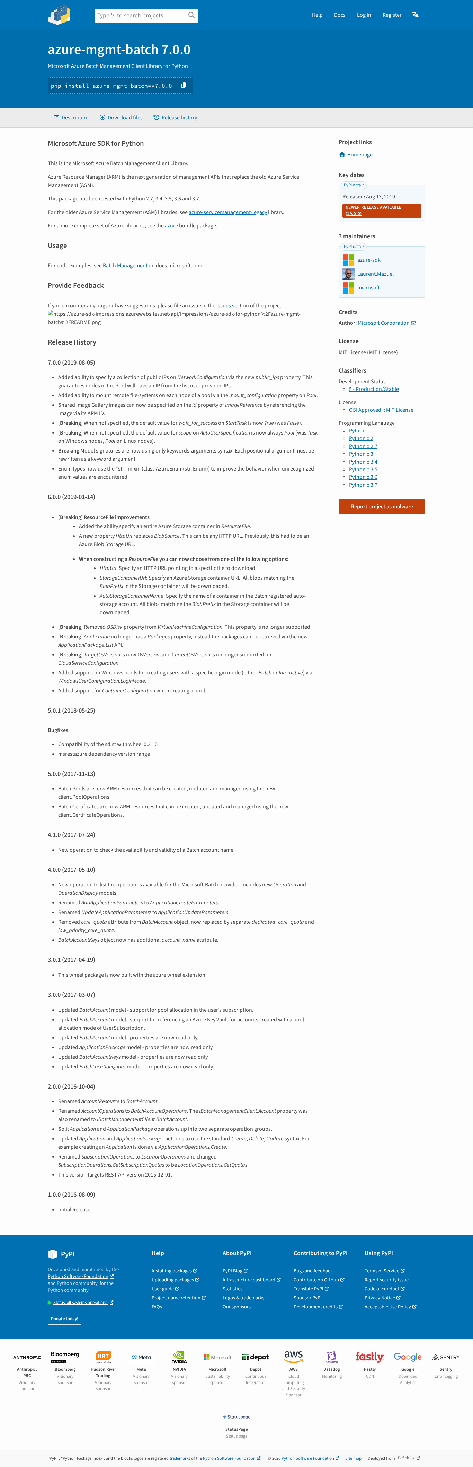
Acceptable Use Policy (388, 1307)
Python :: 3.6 (363, 477)
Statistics (232, 1288)
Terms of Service (382, 1270)
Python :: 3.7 (363, 485)
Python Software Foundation (78, 1276)
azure (171, 226)
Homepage (360, 155)
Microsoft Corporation (384, 323)
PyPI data (352, 185)
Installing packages (172, 1270)
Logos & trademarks (243, 1297)
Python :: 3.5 (363, 469)
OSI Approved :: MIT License (381, 410)
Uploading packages (173, 1279)
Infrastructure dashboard (249, 1279)
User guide (163, 1288)
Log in (364, 15)
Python (357, 431)
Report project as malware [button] (382, 506)
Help (317, 15)
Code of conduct (382, 1288)
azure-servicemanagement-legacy (228, 212)
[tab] (71, 117)
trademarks (180, 1458)
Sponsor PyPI (308, 1297)
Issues (223, 306)
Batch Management (125, 265)
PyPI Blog (232, 1270)
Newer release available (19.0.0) (373, 210)
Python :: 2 (361, 438)
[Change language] (416, 15)
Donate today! (64, 1319)
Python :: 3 (361, 454)
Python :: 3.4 (363, 462)
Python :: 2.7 (363, 446)
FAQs (157, 1307)
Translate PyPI (308, 1288)
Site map (353, 1458)
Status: (80, 1303)
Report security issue (387, 1279)
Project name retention (176, 1297)
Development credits (316, 1307)
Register (392, 15)
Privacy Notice (380, 1297)
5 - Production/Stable (374, 389)
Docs (340, 15)
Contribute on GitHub (316, 1279)
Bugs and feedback (313, 1270)
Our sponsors (237, 1307)
